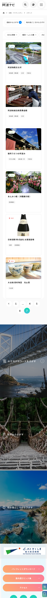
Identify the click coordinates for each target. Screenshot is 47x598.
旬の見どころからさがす (23, 507)
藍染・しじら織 (28, 35)
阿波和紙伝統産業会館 (17, 110)
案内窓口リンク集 (23, 578)
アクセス (23, 588)
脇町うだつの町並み (16, 153)
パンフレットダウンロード (23, 569)
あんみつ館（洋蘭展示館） (19, 196)
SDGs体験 (11, 35)
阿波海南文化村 (14, 67)
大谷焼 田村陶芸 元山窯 (19, 282)
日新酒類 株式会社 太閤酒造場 (21, 239)
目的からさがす (23, 434)
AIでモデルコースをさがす (23, 361)
